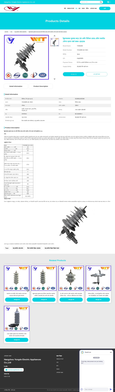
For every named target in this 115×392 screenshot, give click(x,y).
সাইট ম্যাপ (13, 390)
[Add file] (81, 389)
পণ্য (76, 8)
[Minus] (111, 352)
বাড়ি (65, 8)
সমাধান (83, 8)
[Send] (110, 389)
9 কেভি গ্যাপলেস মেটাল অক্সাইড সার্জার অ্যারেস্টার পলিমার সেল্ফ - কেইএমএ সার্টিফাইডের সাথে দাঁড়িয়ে (71, 294)
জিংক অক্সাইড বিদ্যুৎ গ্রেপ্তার (33, 248)
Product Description (41, 86)
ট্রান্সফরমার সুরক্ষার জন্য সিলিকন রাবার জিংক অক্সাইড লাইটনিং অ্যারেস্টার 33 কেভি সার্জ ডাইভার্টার (44, 294)
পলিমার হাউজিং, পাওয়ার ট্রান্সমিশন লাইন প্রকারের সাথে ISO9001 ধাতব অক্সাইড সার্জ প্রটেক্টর (98, 294)
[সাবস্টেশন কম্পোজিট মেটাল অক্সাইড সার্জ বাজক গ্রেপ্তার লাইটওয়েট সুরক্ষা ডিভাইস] (16, 278)
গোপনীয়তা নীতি (7, 390)
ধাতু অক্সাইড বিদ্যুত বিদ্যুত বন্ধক (52, 248)
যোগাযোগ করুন (93, 8)
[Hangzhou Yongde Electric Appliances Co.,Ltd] (13, 8)
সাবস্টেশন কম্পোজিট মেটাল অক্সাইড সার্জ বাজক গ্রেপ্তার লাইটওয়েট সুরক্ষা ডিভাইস (17, 294)
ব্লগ (79, 8)
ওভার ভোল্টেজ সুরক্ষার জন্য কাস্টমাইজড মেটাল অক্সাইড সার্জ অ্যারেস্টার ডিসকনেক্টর (16, 334)
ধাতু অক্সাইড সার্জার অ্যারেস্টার (20, 31)
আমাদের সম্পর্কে (70, 8)
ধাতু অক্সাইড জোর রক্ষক (18, 248)
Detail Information (15, 86)
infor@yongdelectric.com (15, 369)
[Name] (101, 2)
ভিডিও (87, 8)
